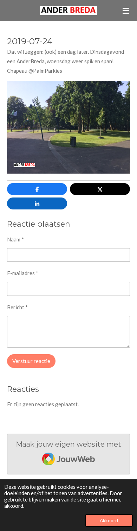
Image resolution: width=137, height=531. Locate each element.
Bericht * (17, 307)
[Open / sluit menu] (125, 11)
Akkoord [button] (109, 520)
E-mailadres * (22, 273)
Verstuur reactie (31, 361)
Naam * (15, 239)
